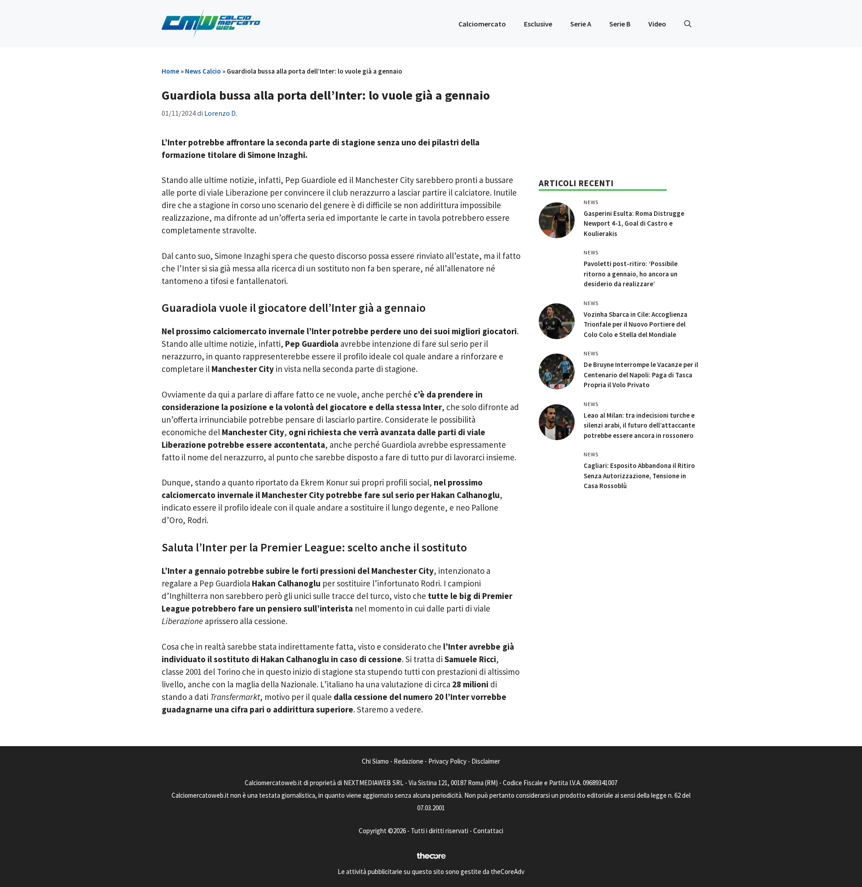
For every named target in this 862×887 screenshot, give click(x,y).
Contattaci (488, 830)
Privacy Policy (447, 761)
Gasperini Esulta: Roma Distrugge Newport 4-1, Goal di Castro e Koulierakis (634, 223)
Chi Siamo (375, 761)
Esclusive (538, 23)
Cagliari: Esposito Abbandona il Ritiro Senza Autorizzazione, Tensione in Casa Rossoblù (639, 475)
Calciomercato (482, 23)
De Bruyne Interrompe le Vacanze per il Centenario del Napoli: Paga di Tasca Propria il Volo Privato (641, 374)
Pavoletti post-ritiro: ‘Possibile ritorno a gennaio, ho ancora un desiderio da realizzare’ (630, 273)
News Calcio (203, 71)
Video (657, 23)
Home (170, 71)
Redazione (408, 761)
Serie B (619, 23)
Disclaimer (485, 761)
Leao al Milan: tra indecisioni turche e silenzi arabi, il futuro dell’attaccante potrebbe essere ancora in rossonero (639, 425)
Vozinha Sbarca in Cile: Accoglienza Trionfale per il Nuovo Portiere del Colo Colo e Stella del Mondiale (635, 324)
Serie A (580, 23)
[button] (687, 23)
